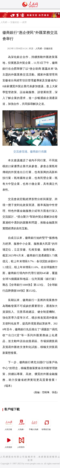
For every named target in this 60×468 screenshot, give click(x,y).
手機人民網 (33, 429)
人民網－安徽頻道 (44, 48)
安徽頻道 (14, 22)
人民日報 (8, 429)
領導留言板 (46, 429)
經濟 (24, 22)
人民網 (3, 22)
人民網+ (21, 429)
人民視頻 (8, 447)
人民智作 (21, 447)
